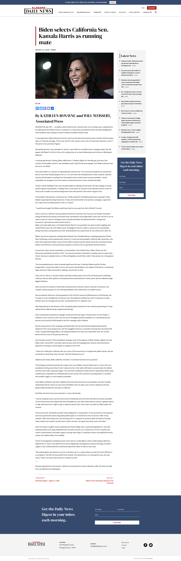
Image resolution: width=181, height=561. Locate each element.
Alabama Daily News (39, 10)
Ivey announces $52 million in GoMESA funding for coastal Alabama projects (130, 73)
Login (143, 8)
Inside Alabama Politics (66, 12)
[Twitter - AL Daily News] (151, 545)
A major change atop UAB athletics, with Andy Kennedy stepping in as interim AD (130, 139)
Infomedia (149, 558)
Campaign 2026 (147, 12)
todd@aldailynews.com (98, 546)
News (53, 50)
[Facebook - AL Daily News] (145, 545)
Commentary (97, 12)
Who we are (125, 542)
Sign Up (112, 2)
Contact (124, 545)
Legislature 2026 (134, 12)
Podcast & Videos (110, 12)
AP (39, 103)
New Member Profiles (83, 12)
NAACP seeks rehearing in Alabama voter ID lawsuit (100, 480)
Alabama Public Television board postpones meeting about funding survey (132, 63)
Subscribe (151, 8)
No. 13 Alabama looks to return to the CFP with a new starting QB (131, 94)
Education (122, 12)
